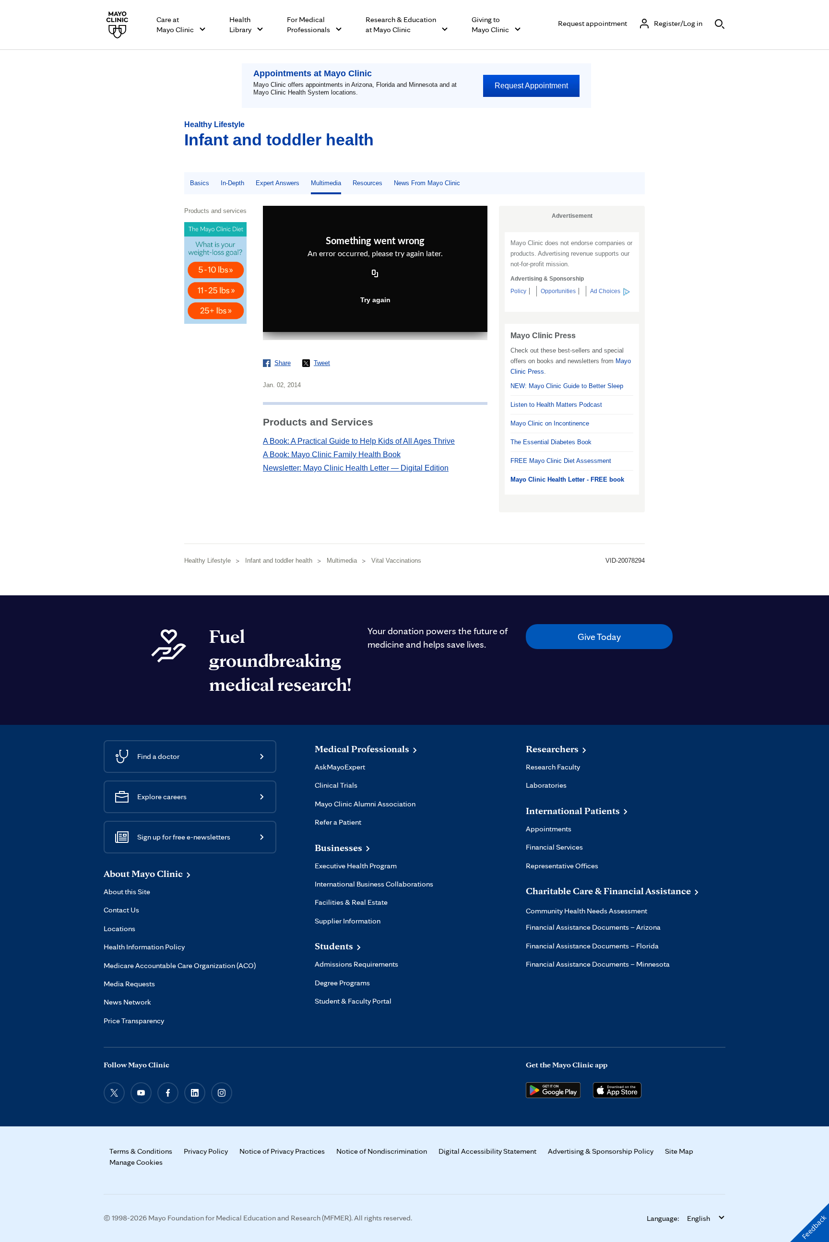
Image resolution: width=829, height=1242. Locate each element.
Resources (367, 183)
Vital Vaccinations (396, 560)
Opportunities (558, 291)
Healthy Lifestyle (214, 124)
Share (282, 363)
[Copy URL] (375, 274)
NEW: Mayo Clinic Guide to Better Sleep (566, 386)
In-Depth (232, 183)
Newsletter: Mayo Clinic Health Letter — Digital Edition (356, 468)
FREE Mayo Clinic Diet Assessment (560, 460)
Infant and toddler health (279, 139)
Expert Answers (277, 183)
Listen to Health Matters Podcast (556, 404)
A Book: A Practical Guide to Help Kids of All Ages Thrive (359, 441)
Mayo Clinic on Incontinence (549, 423)
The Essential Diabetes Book (551, 442)
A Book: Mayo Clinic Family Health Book (332, 454)
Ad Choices (605, 291)
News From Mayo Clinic (427, 183)
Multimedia (326, 183)
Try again (375, 300)
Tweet (322, 363)
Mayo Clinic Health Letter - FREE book (567, 479)
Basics (199, 183)
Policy (518, 291)
